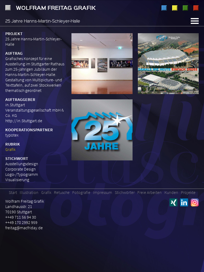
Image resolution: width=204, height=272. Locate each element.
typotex (12, 135)
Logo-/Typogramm (21, 174)
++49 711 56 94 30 (20, 217)
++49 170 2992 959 (21, 222)
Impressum (102, 192)
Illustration (164, 8)
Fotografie (196, 8)
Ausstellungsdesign (21, 163)
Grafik (174, 8)
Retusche (185, 8)
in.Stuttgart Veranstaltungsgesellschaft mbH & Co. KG (34, 110)
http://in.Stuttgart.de (23, 120)
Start (13, 192)
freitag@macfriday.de (24, 227)
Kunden (171, 192)
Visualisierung (17, 179)
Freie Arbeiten (149, 192)
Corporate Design (20, 169)
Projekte (188, 192)
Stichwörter (125, 192)
